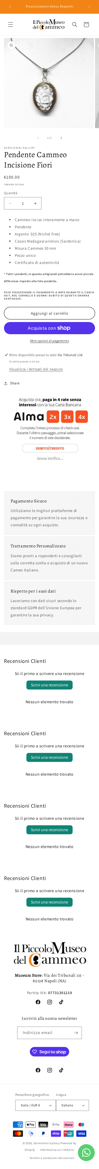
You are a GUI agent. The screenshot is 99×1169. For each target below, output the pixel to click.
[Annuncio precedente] (10, 7)
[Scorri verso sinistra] (38, 138)
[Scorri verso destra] (61, 138)
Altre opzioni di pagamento (49, 341)
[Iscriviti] (76, 1033)
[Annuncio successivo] (89, 7)
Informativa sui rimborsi (57, 1150)
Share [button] (15, 383)
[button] (10, 24)
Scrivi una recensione (49, 685)
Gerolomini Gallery (47, 1143)
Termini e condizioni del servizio (52, 1158)
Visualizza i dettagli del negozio (36, 369)
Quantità (10, 193)
